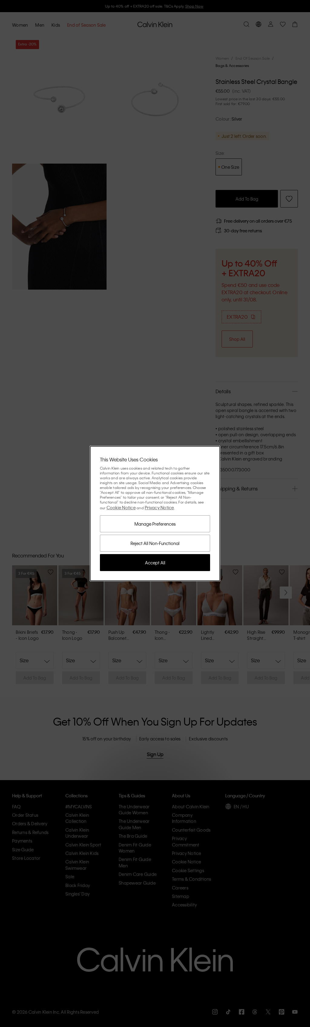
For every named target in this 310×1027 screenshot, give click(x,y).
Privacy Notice (159, 507)
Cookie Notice (121, 507)
